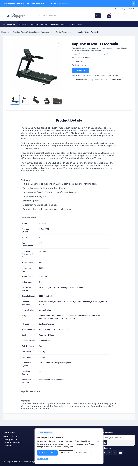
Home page (23, 24)
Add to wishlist (81, 79)
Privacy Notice (10, 439)
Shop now (63, 3)
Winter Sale (54, 24)
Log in (124, 9)
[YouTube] (120, 452)
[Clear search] (94, 15)
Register (118, 9)
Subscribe (105, 442)
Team (80, 24)
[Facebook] (104, 452)
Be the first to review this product (97, 54)
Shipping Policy (10, 436)
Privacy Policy (42, 459)
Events (63, 24)
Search (98, 15)
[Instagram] (115, 452)
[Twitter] (109, 452)
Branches (34, 24)
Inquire (82, 70)
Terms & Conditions (12, 442)
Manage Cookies (83, 453)
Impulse (88, 58)
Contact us (8, 446)
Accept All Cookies (47, 453)
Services (72, 24)
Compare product (100, 79)
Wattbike (43, 24)
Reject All (66, 453)
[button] (9, 24)
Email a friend (116, 79)
